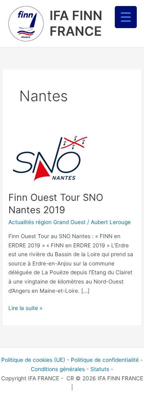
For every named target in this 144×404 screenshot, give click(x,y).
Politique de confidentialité (105, 360)
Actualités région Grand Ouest (47, 222)
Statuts (99, 369)
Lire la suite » (25, 307)
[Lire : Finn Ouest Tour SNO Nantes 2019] (50, 157)
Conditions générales (58, 369)
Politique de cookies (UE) (33, 360)
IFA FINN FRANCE (76, 23)
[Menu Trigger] (126, 17)
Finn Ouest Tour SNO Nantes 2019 (55, 204)
